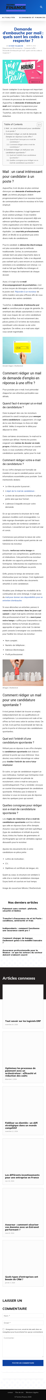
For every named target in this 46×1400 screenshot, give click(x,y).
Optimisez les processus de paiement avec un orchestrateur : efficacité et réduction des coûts (20, 1072)
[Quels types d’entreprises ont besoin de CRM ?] (23, 1256)
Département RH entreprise (12, 48)
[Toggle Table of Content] (38, 125)
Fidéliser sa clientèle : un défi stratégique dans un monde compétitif (21, 1125)
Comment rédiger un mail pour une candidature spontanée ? (20, 151)
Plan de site (19, 1392)
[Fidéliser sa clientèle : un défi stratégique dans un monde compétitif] (23, 1102)
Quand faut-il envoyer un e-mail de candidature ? (23, 140)
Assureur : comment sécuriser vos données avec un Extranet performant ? (22, 1227)
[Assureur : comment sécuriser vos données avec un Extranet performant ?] (23, 1204)
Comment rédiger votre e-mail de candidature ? (22, 146)
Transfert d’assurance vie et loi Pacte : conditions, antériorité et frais (23, 919)
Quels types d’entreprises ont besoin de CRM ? (21, 1278)
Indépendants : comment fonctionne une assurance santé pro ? (21, 929)
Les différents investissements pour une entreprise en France (22, 1176)
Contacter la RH (29, 48)
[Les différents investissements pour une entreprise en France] (23, 1155)
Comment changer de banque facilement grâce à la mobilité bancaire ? (22, 940)
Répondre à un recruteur (25, 291)
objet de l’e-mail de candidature (20, 491)
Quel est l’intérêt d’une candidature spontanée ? (23, 156)
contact (10, 1392)
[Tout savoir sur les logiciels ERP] (23, 1001)
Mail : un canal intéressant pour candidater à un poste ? (23, 129)
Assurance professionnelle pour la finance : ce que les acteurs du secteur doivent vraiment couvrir (22, 952)
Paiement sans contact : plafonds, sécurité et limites (20, 909)
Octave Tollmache (16, 46)
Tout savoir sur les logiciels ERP (23, 1021)
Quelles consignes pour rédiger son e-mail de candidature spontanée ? (24, 161)
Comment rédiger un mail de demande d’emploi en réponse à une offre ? (21, 135)
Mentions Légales (32, 1392)
